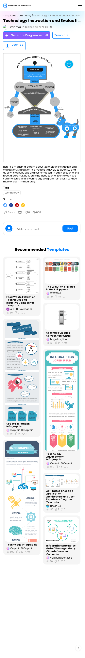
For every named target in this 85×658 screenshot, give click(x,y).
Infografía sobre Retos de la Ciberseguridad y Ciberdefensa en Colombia (61, 550)
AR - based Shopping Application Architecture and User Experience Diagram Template (60, 497)
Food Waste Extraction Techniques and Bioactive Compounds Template (20, 301)
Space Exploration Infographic (18, 425)
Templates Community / (18, 15)
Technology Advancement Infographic (55, 457)
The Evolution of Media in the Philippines (60, 288)
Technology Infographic (21, 544)
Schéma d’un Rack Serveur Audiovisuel (58, 334)
